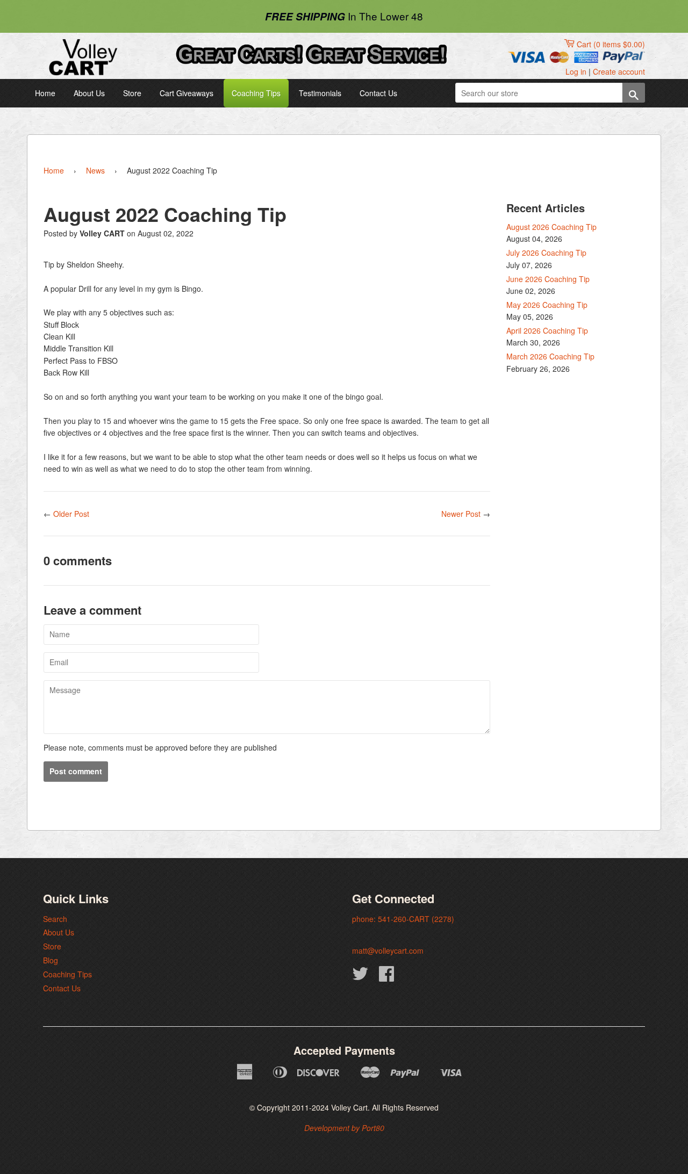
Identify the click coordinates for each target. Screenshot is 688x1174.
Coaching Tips (256, 93)
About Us (89, 93)
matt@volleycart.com (388, 950)
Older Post (71, 513)
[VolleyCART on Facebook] (386, 976)
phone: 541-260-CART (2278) (403, 918)
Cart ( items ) (611, 44)
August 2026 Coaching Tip (551, 226)
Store (132, 93)
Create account (619, 71)
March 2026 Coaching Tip (550, 356)
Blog (50, 960)
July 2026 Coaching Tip (546, 252)
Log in (575, 71)
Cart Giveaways (186, 93)
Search (55, 918)
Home (45, 93)
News (95, 170)
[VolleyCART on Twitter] (360, 976)
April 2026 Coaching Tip (547, 330)
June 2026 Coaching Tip (548, 278)
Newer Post (461, 513)
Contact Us (378, 93)
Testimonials (320, 93)
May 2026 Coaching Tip (546, 304)
